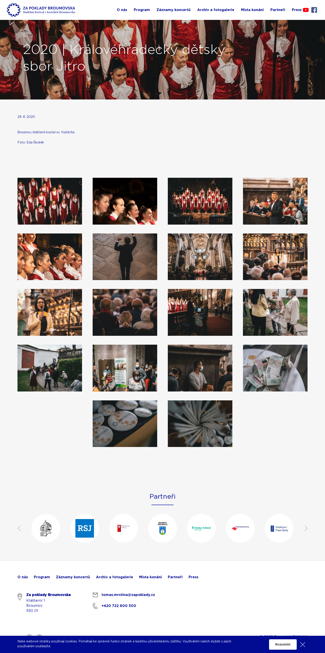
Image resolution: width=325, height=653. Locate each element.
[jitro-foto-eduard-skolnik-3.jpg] (200, 256)
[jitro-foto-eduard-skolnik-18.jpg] (125, 368)
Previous (19, 528)
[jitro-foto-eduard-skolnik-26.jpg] (200, 368)
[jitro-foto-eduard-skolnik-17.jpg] (200, 312)
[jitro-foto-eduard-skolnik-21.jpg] (275, 312)
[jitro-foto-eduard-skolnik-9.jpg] (49, 256)
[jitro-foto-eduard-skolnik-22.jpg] (125, 423)
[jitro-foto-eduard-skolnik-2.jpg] (49, 201)
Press (193, 577)
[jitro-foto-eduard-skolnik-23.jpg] (200, 423)
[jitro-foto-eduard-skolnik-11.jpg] (125, 201)
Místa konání (150, 577)
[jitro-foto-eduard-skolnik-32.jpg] (275, 256)
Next (306, 528)
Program (42, 577)
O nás (22, 577)
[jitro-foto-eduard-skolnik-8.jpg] (275, 201)
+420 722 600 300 (118, 606)
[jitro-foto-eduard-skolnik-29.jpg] (49, 312)
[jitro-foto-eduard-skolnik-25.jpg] (125, 312)
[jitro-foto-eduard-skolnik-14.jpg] (275, 368)
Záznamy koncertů (73, 577)
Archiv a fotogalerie (114, 577)
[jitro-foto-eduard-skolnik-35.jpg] (200, 201)
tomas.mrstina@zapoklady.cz (128, 595)
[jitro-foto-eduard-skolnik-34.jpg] (125, 256)
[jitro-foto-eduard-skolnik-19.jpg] (49, 368)
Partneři (175, 577)
